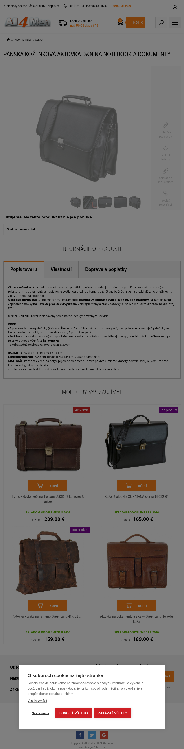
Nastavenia (40, 713)
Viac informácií (37, 700)
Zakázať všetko (112, 713)
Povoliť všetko (73, 713)
